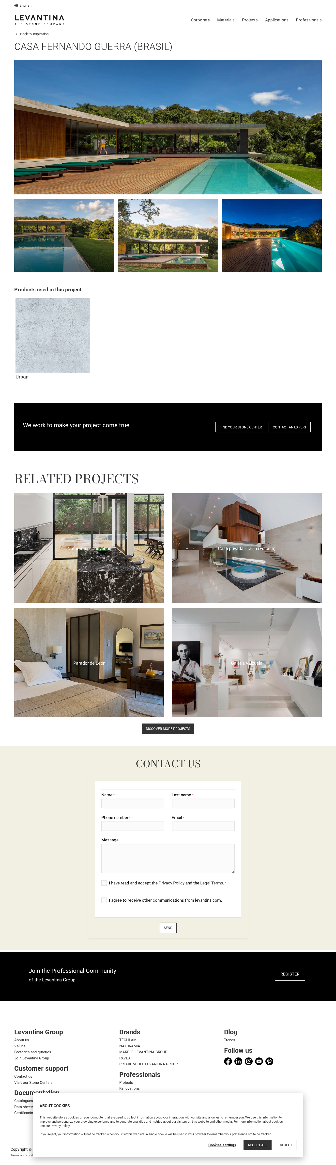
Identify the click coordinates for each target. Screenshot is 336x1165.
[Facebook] (228, 1061)
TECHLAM (128, 1040)
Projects (126, 1082)
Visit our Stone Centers (33, 1082)
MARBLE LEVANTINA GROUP (143, 1052)
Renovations (129, 1088)
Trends (229, 1040)
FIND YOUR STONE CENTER (241, 427)
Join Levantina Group (31, 1058)
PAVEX (124, 1058)
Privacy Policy (171, 883)
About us (21, 1040)
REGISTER (289, 974)
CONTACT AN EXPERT (289, 427)
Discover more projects (168, 729)
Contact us (23, 1076)
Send (168, 928)
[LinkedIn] (238, 1061)
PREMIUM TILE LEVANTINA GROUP (148, 1064)
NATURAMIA (129, 1046)
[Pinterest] (269, 1061)
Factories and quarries (32, 1052)
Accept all (257, 1145)
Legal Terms (211, 883)
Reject (286, 1145)
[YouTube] (259, 1061)
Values (20, 1046)
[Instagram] (249, 1061)
